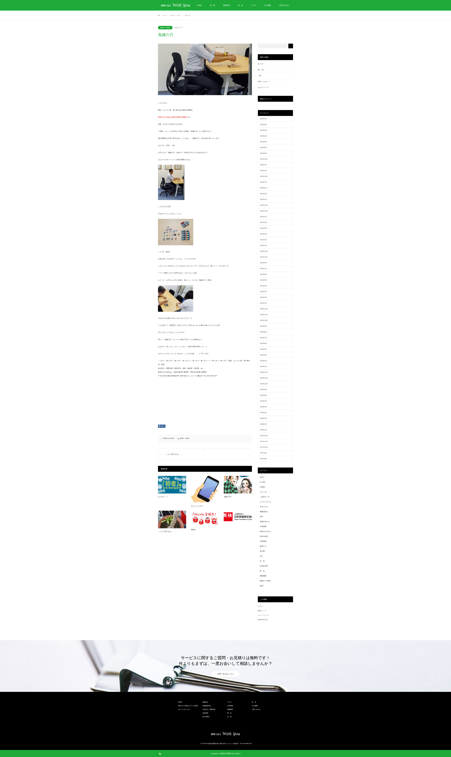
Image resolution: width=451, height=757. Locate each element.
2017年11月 (264, 441)
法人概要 (267, 5)
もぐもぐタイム (265, 502)
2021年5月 (263, 228)
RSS (159, 753)
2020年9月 (263, 263)
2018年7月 (263, 401)
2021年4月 (263, 234)
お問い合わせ (284, 5)
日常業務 (263, 541)
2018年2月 (263, 424)
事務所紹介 (264, 512)
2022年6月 (263, 188)
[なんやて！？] (172, 484)
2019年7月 (263, 338)
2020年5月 (263, 280)
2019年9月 (263, 326)
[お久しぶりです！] (205, 489)
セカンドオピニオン (184, 709)
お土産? (263, 482)
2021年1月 (263, 245)
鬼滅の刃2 (227, 497)
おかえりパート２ (263, 87)
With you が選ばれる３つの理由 (188, 706)
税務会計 (205, 702)
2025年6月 (263, 124)
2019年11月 (264, 314)
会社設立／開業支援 (209, 709)
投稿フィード (262, 611)
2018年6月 (263, 407)
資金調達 (205, 713)
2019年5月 (263, 349)
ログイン (260, 606)
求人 (261, 556)
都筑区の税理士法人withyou (230, 753)
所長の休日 (264, 536)
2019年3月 (263, 355)
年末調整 (263, 526)
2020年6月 (263, 274)
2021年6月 (263, 222)
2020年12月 (264, 251)
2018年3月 (263, 418)
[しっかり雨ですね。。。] (172, 519)
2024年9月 (263, 142)
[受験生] (205, 518)
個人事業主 (206, 716)
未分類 (262, 551)
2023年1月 (263, 170)
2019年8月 (263, 332)
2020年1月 (263, 303)
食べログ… (261, 64)
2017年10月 (264, 447)
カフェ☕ (263, 492)
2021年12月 (264, 205)
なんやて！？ (163, 497)
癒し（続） (261, 70)
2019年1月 (263, 366)
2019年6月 (263, 343)
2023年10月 (264, 159)
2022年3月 (263, 193)
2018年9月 (263, 389)
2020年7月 (263, 268)
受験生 (193, 530)
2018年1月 (263, 430)
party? (262, 477)
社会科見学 (264, 566)
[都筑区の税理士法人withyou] (225, 734)
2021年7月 (263, 217)
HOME (199, 5)
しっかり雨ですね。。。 (167, 531)
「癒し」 (260, 75)
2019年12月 (264, 309)
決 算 (262, 561)
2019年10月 (264, 320)
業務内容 (226, 5)
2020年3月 (263, 291)
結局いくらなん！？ (264, 81)
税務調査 (263, 576)
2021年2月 (263, 240)
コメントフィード (263, 615)
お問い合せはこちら (225, 674)
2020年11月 (264, 257)
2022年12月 (264, 176)
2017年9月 (263, 453)
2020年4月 (263, 286)
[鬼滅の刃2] (238, 484)
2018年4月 (263, 412)
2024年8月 (263, 147)
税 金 (262, 571)
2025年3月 (263, 136)
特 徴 (212, 5)
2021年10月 (264, 211)
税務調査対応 (207, 706)
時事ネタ (263, 546)
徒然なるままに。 (266, 531)
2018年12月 (264, 372)
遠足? (262, 586)
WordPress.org (262, 619)
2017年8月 (263, 459)
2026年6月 (263, 119)
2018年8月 (263, 395)
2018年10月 (264, 384)
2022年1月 (263, 199)
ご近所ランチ (265, 497)
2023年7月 (263, 165)
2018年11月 (264, 378)
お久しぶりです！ (197, 506)
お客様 (262, 487)
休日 (261, 516)
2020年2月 (263, 297)
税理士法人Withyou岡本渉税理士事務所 (172, 117)
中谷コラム (264, 507)
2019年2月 (263, 361)
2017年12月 (264, 435)
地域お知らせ (265, 521)
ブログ (253, 5)
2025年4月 (263, 130)
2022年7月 (263, 182)
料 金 (240, 5)
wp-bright (171, 438)
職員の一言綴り (165, 27)
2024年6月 (263, 153)
